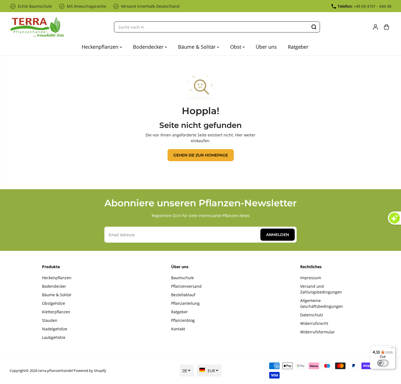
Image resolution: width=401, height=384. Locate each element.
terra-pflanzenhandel (55, 370)
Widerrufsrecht (314, 323)
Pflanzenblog (183, 320)
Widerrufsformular (317, 331)
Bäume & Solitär (197, 46)
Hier (239, 135)
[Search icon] (314, 26)
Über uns (266, 46)
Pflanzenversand (186, 286)
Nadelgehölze (54, 328)
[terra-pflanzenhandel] (37, 27)
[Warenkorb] (386, 27)
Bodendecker (149, 46)
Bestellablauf (183, 294)
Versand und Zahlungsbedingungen (321, 289)
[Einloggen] (375, 27)
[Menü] (392, 348)
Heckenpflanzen (101, 46)
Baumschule (182, 277)
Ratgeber (298, 46)
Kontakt (178, 328)
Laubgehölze (53, 337)
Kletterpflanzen (56, 311)
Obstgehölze (53, 303)
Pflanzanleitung (185, 303)
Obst (236, 46)
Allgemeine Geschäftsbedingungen (321, 303)
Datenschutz (311, 314)
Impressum (310, 277)
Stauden (49, 320)
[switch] (382, 363)
